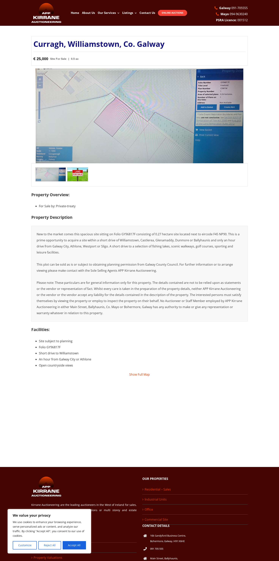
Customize (25, 545)
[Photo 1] (51, 171)
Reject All (50, 545)
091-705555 (233, 8)
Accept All (74, 545)
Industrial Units (156, 499)
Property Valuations (48, 558)
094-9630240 (234, 14)
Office (149, 509)
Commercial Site (156, 519)
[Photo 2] (77, 171)
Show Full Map (139, 374)
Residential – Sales (158, 489)
